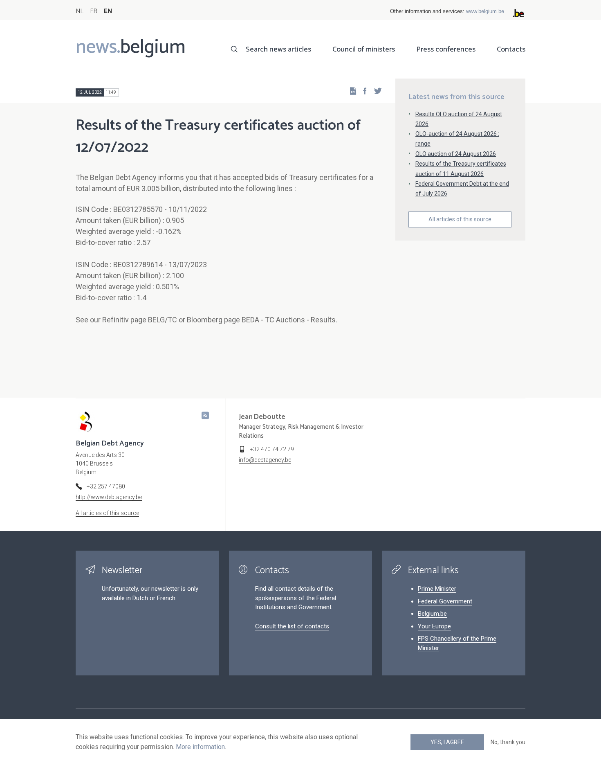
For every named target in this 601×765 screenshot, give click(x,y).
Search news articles (278, 49)
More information (200, 747)
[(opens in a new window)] (362, 90)
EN (108, 11)
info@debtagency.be (265, 460)
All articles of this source (459, 219)
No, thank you (508, 742)
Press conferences (445, 49)
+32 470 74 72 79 (272, 449)
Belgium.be (432, 613)
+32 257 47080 (106, 486)
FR (93, 11)
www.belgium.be (485, 11)
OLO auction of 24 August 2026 (455, 154)
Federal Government (445, 601)
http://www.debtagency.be (109, 497)
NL (79, 11)
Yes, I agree (447, 742)
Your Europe (434, 626)
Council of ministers (363, 49)
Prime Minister (437, 588)
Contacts (511, 49)
